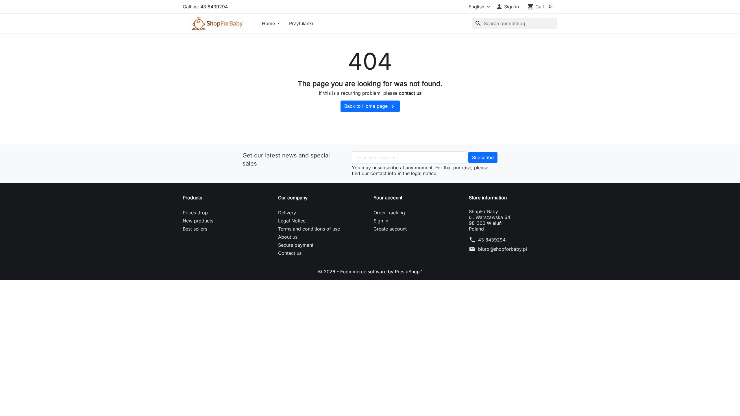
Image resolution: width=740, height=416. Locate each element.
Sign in (380, 221)
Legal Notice (292, 221)
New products (198, 221)
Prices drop (195, 213)
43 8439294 (492, 240)
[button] (507, 6)
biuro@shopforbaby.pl (502, 249)
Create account (390, 229)
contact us (410, 93)
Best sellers (195, 229)
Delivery (287, 213)
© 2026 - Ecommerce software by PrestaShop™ (370, 271)
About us (287, 237)
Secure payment (295, 245)
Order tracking (389, 213)
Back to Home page (370, 106)
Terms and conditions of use (309, 229)
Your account (387, 197)
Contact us (289, 253)
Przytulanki (301, 23)
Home (269, 23)
